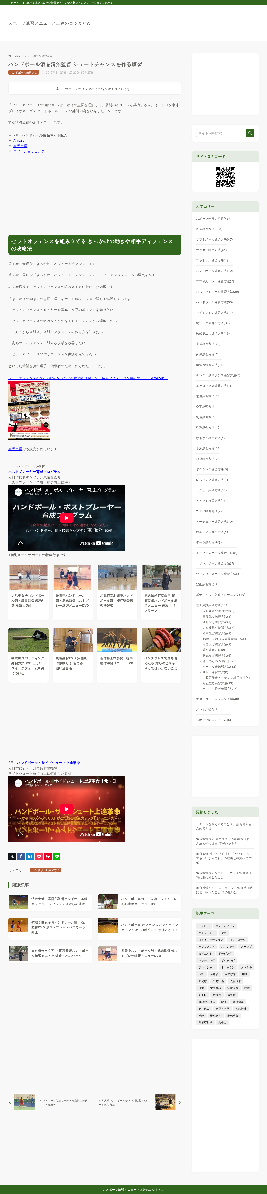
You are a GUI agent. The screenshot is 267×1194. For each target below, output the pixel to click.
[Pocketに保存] (39, 856)
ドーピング (225, 953)
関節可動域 (205, 1022)
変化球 (203, 981)
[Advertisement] (183, 20)
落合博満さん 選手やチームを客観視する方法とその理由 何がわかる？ (224, 841)
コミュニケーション (211, 940)
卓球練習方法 (208, 344)
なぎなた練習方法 (210, 438)
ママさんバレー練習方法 (215, 281)
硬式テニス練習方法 (213, 323)
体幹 (201, 974)
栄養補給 (215, 988)
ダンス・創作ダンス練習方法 (218, 375)
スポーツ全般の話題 (213, 218)
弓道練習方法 (208, 427)
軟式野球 (241, 1009)
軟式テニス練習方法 (213, 333)
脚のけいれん (207, 1002)
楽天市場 (20, 145)
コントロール (237, 940)
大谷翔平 (235, 981)
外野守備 (218, 981)
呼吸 (244, 974)
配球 (201, 1015)
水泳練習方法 (208, 448)
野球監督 (232, 1015)
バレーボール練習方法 (214, 271)
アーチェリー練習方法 (214, 521)
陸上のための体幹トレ (220, 661)
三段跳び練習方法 (217, 616)
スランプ (246, 946)
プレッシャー (207, 967)
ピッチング (228, 960)
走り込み (204, 1009)
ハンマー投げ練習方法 (220, 688)
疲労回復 (232, 988)
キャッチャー (207, 933)
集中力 (222, 1022)
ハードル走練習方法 (219, 666)
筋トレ (203, 995)
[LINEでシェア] (56, 856)
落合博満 (238, 1002)
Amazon (20, 140)
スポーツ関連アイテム (213, 720)
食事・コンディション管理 (217, 699)
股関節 (217, 995)
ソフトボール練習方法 (214, 239)
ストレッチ (228, 946)
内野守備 (230, 974)
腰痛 (224, 1002)
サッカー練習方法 (211, 250)
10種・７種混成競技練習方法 (225, 638)
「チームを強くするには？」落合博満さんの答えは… (224, 826)
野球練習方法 (209, 229)
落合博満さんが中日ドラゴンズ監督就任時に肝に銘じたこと (224, 875)
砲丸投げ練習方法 (217, 655)
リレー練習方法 (215, 672)
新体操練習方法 (209, 365)
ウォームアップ (225, 926)
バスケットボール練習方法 (217, 291)
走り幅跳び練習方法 (218, 627)
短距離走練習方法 (218, 683)
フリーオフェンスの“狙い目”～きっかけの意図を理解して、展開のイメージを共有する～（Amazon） (88, 378)
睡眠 (247, 988)
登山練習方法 (207, 584)
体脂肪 (214, 974)
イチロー (204, 926)
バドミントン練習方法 (214, 312)
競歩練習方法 (214, 650)
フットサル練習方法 (212, 260)
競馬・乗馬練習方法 (212, 532)
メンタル (246, 967)
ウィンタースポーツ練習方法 (218, 574)
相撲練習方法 (207, 459)
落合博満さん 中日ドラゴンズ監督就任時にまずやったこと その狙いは (224, 890)
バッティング (207, 960)
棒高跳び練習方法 (217, 633)
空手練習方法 (207, 406)
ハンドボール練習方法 (38, 55)
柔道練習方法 (208, 396)
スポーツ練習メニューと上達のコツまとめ (49, 23)
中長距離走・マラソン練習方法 (227, 677)
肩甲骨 (231, 995)
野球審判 (215, 1015)
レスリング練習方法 (212, 479)
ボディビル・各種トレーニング (220, 594)
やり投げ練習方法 (217, 622)
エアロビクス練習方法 (213, 385)
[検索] (250, 133)
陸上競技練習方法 (212, 605)
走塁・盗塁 (222, 1009)
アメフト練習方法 (210, 500)
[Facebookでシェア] (21, 856)
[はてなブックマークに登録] (30, 856)
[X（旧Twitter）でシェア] (12, 856)
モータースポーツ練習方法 (216, 553)
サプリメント (207, 946)
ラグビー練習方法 (211, 490)
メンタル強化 (207, 709)
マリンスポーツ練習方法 (215, 563)
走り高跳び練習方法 (218, 611)
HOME (17, 55)
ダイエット (205, 953)
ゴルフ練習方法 (209, 511)
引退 (201, 988)
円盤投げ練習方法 (217, 644)
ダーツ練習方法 (209, 542)
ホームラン (228, 967)
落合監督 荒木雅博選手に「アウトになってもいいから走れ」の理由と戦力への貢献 (224, 858)
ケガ (224, 933)
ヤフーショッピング (29, 151)
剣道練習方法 (208, 417)
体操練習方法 (207, 354)
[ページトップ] (257, 1184)
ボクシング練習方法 (212, 469)
